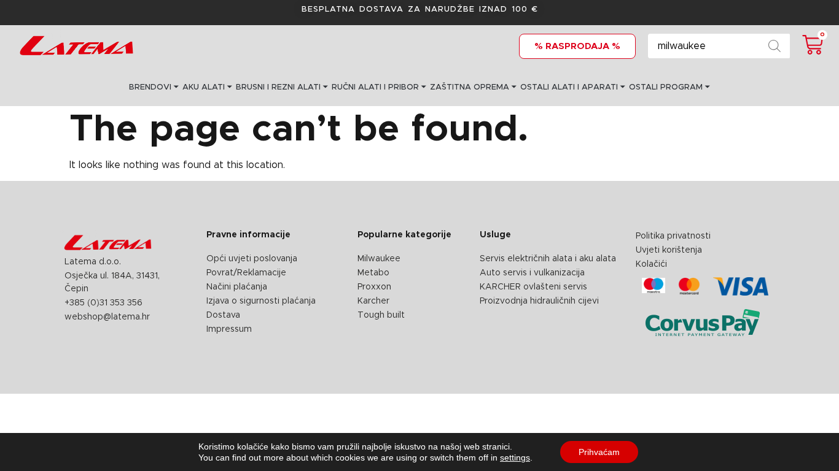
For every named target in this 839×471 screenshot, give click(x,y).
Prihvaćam (599, 452)
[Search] (774, 46)
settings (515, 457)
